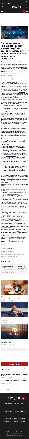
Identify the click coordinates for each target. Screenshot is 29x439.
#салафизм (9, 256)
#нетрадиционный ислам (7, 254)
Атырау (6, 414)
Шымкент (17, 408)
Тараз (17, 411)
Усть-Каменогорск (20, 414)
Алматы (10, 408)
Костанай (23, 411)
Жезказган (23, 425)
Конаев (16, 425)
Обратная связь (8, 403)
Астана (4, 408)
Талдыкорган (7, 418)
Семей (4, 425)
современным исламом (12, 194)
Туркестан (15, 421)
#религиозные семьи (19, 254)
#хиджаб (15, 256)
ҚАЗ (27, 1)
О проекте (16, 403)
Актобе (5, 411)
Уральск (15, 418)
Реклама (22, 403)
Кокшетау (23, 421)
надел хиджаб (4, 128)
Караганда (23, 408)
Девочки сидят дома (11, 155)
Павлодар (11, 411)
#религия (3, 256)
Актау (12, 414)
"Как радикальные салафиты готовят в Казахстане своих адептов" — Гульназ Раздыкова (13, 143)
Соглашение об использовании (14, 433)
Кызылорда (22, 418)
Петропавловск (7, 421)
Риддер (11, 425)
